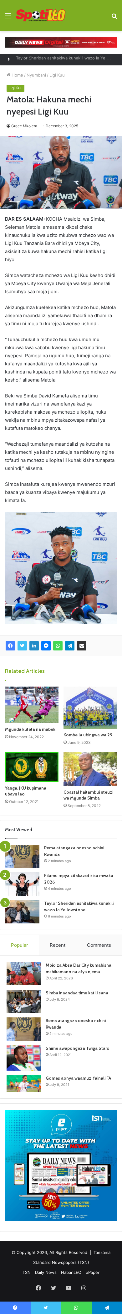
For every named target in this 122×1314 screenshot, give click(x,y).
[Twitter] (22, 645)
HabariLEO (71, 1272)
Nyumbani (36, 75)
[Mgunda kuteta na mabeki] (31, 705)
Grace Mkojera (24, 126)
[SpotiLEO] (41, 15)
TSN (27, 1272)
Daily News (46, 1272)
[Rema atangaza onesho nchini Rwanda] (22, 856)
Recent (57, 945)
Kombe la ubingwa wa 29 (88, 735)
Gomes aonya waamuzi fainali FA (78, 1078)
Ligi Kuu (57, 75)
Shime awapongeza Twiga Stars (77, 1048)
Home (16, 75)
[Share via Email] (81, 645)
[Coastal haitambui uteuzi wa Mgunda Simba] (90, 769)
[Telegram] (69, 645)
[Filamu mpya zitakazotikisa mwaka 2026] (22, 884)
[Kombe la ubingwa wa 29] (90, 708)
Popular (19, 945)
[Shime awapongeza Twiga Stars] (24, 1058)
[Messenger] (46, 645)
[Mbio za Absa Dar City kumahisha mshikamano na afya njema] (24, 973)
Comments (99, 945)
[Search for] (114, 18)
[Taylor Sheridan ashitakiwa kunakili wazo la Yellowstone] (22, 911)
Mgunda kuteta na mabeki (30, 729)
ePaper (92, 1272)
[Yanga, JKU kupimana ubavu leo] (31, 767)
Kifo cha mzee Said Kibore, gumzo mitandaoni (60, 59)
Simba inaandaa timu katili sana (77, 993)
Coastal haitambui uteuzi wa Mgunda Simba (88, 795)
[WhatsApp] (58, 645)
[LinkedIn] (34, 645)
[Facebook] (10, 645)
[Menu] (8, 18)
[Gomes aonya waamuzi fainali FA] (24, 1083)
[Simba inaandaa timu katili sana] (24, 1001)
